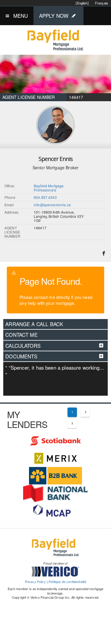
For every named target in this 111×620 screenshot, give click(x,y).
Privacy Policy (35, 581)
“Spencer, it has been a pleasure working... (54, 371)
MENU (20, 15)
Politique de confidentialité (67, 581)
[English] (82, 3)
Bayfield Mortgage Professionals (49, 187)
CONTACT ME (21, 334)
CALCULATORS (23, 345)
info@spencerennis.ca (52, 204)
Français (101, 3)
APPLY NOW (53, 15)
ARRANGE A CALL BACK (34, 324)
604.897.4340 (45, 197)
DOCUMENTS (21, 356)
